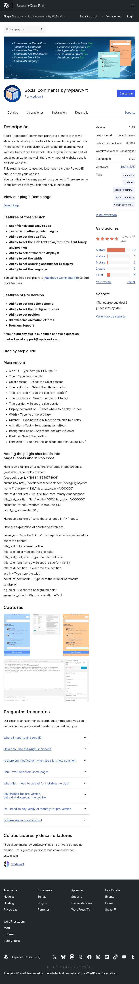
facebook (129, 182)
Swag (110, 909)
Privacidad (11, 909)
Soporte (130, 112)
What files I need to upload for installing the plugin (37, 783)
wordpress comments (124, 204)
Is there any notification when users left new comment (40, 760)
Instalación (59, 112)
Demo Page (11, 205)
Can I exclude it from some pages (26, 772)
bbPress (9, 934)
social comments (125, 197)
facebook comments (124, 189)
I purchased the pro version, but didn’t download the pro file (25, 795)
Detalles (12, 112)
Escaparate (44, 890)
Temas (41, 896)
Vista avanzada (106, 215)
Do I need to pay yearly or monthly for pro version (37, 809)
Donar (109, 903)
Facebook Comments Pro (61, 277)
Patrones (43, 909)
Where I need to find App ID (22, 737)
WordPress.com (14, 921)
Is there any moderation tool (23, 820)
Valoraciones (35, 112)
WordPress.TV (80, 909)
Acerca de (10, 890)
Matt (7, 928)
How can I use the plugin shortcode (27, 749)
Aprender (77, 890)
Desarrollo (82, 112)
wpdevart (36, 96)
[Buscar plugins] (42, 29)
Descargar (126, 93)
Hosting (9, 903)
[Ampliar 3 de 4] (84, 619)
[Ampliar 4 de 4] (84, 664)
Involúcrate (112, 890)
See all (131, 282)
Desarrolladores (81, 903)
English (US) (128, 166)
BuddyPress (12, 941)
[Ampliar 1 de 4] (25, 619)
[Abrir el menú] (133, 5)
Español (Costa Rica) (26, 957)
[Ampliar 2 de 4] (55, 619)
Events (109, 896)
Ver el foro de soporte (111, 316)
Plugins (42, 903)
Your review (103, 282)
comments (128, 175)
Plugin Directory (13, 16)
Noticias (9, 896)
